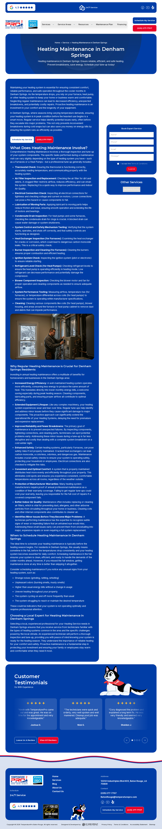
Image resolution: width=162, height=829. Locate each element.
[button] (47, 24)
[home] (14, 24)
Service (65, 43)
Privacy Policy (107, 824)
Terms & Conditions (139, 164)
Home (57, 43)
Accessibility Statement (138, 824)
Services (56, 780)
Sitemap (152, 824)
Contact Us (58, 791)
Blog (54, 784)
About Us (57, 787)
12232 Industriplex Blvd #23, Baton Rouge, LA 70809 (124, 782)
